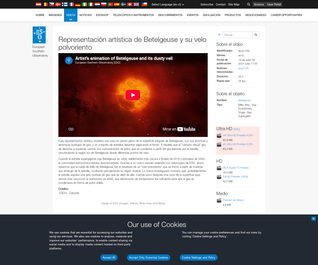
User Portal (274, 4)
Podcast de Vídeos (233, 200)
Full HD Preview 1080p (235, 176)
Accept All (109, 257)
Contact (221, 4)
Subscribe (207, 4)
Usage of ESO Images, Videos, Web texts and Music (133, 203)
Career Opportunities (286, 15)
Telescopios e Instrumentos (133, 15)
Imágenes (55, 15)
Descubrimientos (170, 15)
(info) (237, 129)
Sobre (40, 15)
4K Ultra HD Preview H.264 (238, 135)
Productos (233, 15)
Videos (70, 15)
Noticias (86, 15)
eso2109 (243, 68)
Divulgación (211, 15)
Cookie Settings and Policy (198, 257)
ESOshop (102, 15)
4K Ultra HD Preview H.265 (238, 144)
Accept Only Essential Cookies (148, 257)
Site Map (233, 4)
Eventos (193, 15)
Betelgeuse (244, 100)
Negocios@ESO (255, 15)
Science (259, 4)
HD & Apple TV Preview (236, 167)
